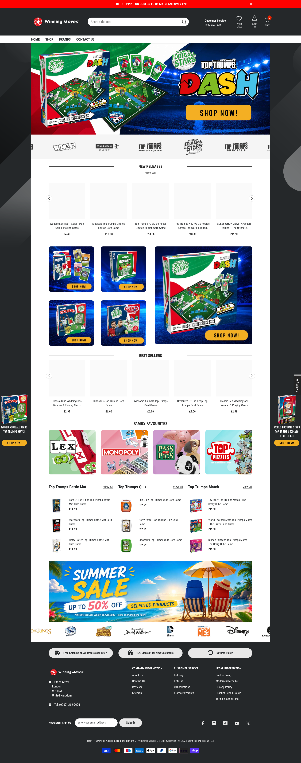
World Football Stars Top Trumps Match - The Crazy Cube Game (230, 522)
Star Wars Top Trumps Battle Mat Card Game (90, 522)
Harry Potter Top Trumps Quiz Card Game (158, 522)
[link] (228, 452)
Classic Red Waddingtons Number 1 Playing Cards (234, 403)
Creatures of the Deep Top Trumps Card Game (192, 403)
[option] (150, 89)
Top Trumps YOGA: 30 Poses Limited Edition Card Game (150, 226)
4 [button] (144, 130)
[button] (34, 89)
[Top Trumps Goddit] (258, 146)
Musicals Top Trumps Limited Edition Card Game (108, 226)
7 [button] (157, 130)
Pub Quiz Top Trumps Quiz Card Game (160, 500)
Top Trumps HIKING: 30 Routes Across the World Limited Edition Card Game (192, 226)
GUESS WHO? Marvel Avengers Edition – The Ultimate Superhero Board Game (234, 226)
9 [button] (166, 130)
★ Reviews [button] (297, 385)
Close (250, 4)
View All (150, 173)
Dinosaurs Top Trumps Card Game (108, 403)
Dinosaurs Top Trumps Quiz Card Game (160, 540)
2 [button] (135, 130)
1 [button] (130, 130)
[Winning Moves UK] (14, 419)
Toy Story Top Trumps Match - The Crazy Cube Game (227, 502)
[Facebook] (202, 723)
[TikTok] (225, 723)
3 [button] (139, 130)
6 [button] (153, 130)
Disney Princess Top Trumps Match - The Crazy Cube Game (228, 542)
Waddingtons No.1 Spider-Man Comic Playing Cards (67, 226)
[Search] (138, 22)
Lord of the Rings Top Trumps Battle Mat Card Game (89, 502)
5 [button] (148, 130)
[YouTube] (236, 723)
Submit (130, 722)
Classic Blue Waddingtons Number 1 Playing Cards (67, 403)
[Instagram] (214, 723)
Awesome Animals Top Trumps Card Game (150, 403)
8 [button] (162, 130)
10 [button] (171, 130)
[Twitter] (248, 723)
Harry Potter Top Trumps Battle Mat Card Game (89, 542)
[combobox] (134, 22)
